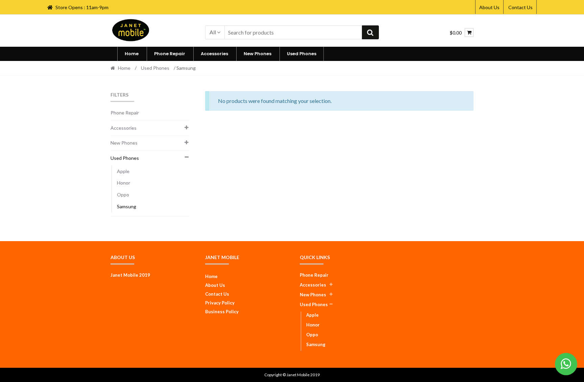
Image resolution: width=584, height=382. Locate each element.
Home (132, 53)
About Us (489, 7)
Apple (123, 171)
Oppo (123, 194)
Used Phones (301, 53)
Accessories (214, 53)
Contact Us (520, 7)
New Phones (257, 53)
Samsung (126, 206)
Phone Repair (169, 53)
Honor (123, 183)
